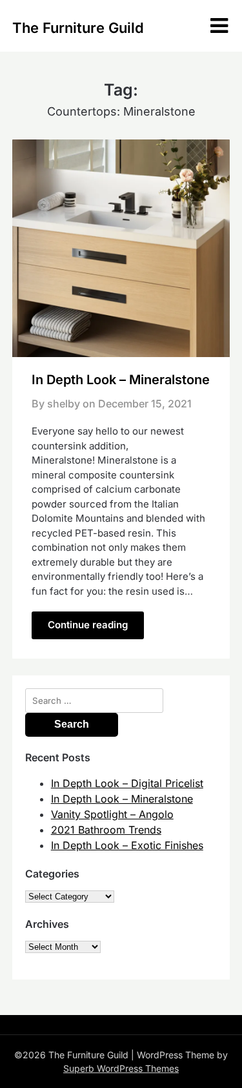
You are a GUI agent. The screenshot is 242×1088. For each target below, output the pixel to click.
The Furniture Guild (78, 27)
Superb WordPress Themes (121, 1068)
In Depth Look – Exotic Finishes (127, 845)
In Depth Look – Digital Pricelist (127, 783)
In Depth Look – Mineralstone (121, 379)
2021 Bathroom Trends (106, 829)
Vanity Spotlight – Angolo (112, 814)
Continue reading (88, 625)
